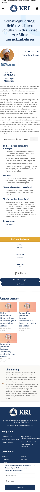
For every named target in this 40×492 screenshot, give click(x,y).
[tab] (16, 139)
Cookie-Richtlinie (7, 442)
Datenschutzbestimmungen (11, 439)
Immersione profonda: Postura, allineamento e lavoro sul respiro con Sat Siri (27, 319)
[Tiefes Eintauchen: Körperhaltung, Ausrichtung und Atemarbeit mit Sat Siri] (8, 307)
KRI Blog (4, 462)
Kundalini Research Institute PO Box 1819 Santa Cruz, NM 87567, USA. (21, 421)
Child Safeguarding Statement (27, 445)
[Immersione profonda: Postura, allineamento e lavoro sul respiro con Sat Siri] (27, 307)
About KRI (5, 456)
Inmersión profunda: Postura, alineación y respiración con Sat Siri (7, 350)
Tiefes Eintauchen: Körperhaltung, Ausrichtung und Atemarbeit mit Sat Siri (8, 319)
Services (23, 456)
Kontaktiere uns (7, 436)
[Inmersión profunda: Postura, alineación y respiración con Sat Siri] (8, 338)
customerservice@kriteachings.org (21, 425)
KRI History (5, 459)
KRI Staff (24, 459)
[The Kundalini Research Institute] (20, 8)
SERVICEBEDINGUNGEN (29, 441)
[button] (3, 8)
